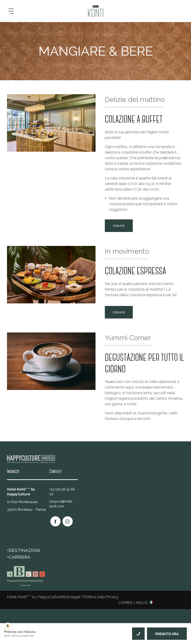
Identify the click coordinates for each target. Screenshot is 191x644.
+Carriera (18, 557)
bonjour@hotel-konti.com (61, 504)
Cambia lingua (133, 602)
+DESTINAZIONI (23, 550)
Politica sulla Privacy (100, 597)
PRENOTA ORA (167, 634)
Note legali (70, 597)
